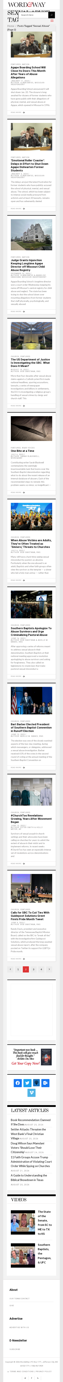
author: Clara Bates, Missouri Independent (28, 84)
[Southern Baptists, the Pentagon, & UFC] (23, 1266)
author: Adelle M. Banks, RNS (27, 736)
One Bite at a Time (22, 450)
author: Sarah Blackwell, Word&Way (25, 457)
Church (15, 356)
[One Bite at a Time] (31, 428)
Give (12, 1306)
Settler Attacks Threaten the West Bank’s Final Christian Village (28, 1134)
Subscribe (15, 1349)
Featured (16, 64)
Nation (25, 64)
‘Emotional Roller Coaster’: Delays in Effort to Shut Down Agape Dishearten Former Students (29, 165)
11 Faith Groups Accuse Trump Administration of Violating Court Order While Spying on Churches (31, 1162)
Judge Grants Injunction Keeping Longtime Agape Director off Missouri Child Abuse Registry (28, 265)
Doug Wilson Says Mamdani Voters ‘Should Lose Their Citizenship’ (27, 1148)
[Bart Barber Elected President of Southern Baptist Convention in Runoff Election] (31, 700)
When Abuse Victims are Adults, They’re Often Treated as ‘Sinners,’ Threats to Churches (31, 544)
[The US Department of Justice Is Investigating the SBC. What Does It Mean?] (31, 336)
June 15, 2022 (18, 734)
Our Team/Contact (20, 1299)
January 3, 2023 (19, 174)
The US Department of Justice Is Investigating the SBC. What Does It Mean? (30, 363)
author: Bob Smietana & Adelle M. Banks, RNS (29, 641)
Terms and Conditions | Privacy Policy (31, 1371)
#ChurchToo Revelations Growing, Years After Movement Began (31, 819)
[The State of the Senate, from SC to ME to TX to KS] (23, 1233)
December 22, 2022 (20, 273)
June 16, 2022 (18, 638)
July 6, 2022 (17, 454)
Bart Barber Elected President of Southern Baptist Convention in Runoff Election (31, 728)
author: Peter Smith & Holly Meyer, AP (27, 828)
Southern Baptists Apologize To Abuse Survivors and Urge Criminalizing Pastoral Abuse (31, 631)
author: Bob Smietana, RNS (26, 371)
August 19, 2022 (19, 370)
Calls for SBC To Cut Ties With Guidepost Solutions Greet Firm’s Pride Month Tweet (30, 916)
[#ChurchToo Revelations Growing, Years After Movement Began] (31, 792)
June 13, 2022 (18, 826)
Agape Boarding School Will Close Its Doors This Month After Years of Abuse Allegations (28, 72)
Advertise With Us (19, 1327)
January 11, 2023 (20, 81)
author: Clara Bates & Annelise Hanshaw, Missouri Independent (29, 276)
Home (10, 26)
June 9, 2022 (17, 923)
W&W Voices (28, 448)
